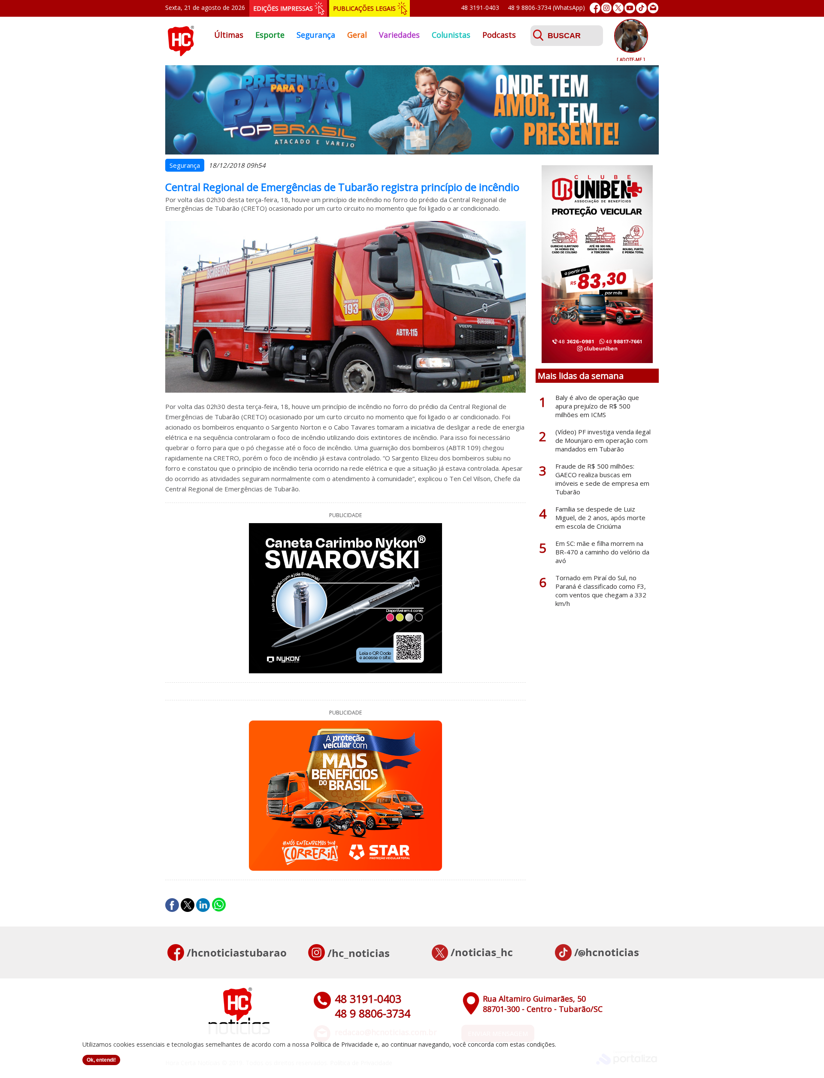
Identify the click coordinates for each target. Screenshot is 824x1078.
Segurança (316, 35)
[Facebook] (595, 8)
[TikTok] (641, 8)
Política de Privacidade (342, 1044)
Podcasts (499, 35)
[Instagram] (606, 8)
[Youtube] (630, 8)
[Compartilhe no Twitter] (187, 905)
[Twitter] (618, 8)
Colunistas (451, 35)
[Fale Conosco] (653, 8)
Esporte (270, 35)
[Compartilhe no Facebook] (172, 905)
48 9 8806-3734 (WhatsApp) (546, 7)
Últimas (228, 35)
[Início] (180, 53)
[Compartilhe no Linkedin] (203, 905)
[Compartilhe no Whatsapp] (219, 905)
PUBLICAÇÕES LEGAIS (364, 8)
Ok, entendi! (101, 1060)
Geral (357, 35)
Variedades (399, 35)
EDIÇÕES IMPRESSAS (283, 8)
